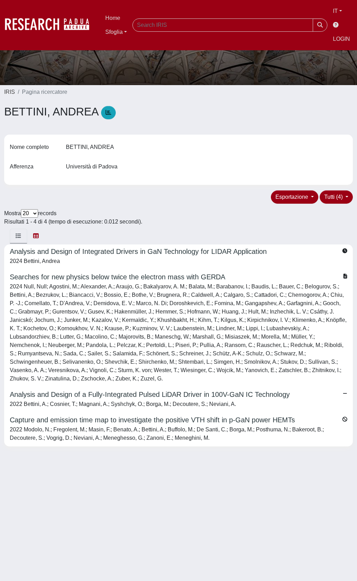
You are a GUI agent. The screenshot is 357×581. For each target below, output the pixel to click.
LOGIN (341, 39)
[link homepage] (50, 25)
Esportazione (292, 197)
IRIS (9, 92)
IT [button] (335, 11)
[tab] (18, 236)
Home (112, 18)
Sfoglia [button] (114, 32)
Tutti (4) (334, 197)
